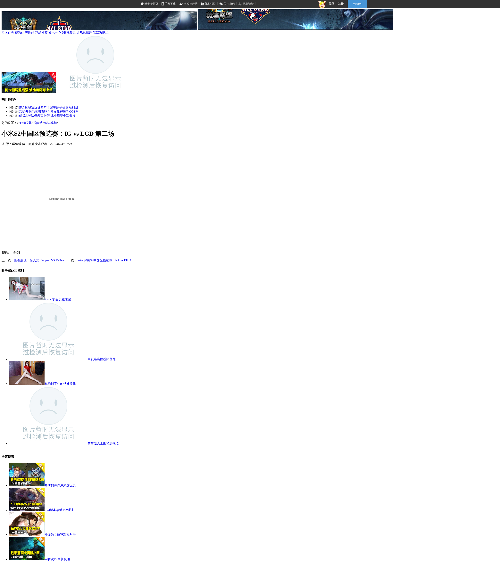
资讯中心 (54, 32)
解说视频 (50, 123)
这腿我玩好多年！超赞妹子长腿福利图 (51, 107)
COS (22, 111)
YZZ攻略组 (101, 32)
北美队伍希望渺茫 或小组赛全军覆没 (50, 115)
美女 (22, 107)
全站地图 (357, 4)
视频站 (19, 32)
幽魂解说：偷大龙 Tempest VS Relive (39, 260)
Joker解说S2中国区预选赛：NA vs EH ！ (104, 260)
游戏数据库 (84, 32)
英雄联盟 (25, 123)
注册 (341, 3)
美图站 (29, 32)
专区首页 (8, 32)
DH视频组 (69, 32)
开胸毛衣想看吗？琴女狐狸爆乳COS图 (52, 111)
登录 (331, 3)
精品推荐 (41, 32)
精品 (22, 115)
